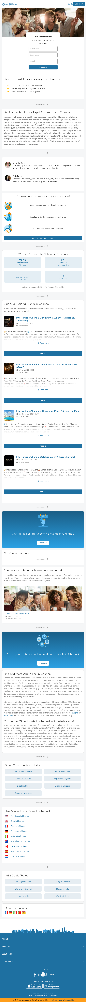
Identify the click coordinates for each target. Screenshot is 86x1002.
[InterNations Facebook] (34, 974)
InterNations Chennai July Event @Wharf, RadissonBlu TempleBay (45, 319)
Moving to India (62, 889)
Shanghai (74, 713)
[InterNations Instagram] (45, 974)
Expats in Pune (23, 786)
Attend (43, 354)
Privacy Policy (53, 995)
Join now (43, 67)
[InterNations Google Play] (51, 986)
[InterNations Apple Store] (34, 986)
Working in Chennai (23, 889)
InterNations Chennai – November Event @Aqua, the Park (47, 411)
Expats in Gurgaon (62, 786)
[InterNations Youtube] (51, 974)
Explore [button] (6, 946)
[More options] (47, 104)
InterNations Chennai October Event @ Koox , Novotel (45, 456)
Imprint (31, 995)
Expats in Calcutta (23, 778)
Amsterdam (8, 715)
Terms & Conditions (41, 995)
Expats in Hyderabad (23, 793)
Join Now (79, 4)
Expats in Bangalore (62, 778)
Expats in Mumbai (62, 771)
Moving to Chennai (23, 882)
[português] (19, 912)
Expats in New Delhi (23, 771)
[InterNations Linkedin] (40, 974)
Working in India (63, 896)
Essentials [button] (7, 954)
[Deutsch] (10, 912)
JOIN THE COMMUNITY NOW (43, 238)
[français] (6, 912)
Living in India (23, 896)
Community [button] (7, 961)
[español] (24, 912)
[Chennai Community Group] (44, 610)
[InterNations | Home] (9, 4)
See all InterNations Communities (61, 1000)
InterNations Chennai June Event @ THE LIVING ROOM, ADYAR (46, 366)
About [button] (5, 939)
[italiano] (15, 912)
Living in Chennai (63, 882)
